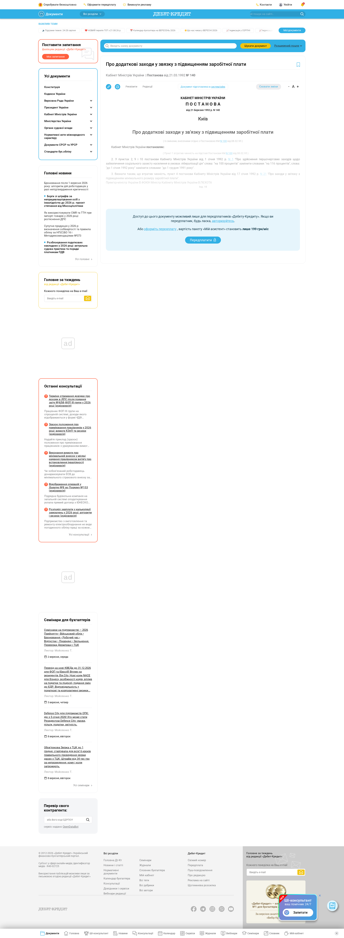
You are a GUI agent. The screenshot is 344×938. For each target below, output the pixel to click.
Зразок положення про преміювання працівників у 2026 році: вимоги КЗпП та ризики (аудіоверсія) (70, 429)
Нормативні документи (111, 872)
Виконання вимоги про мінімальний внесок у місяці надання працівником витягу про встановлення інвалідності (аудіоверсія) (70, 459)
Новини (123, 933)
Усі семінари (81, 785)
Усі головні (82, 259)
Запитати (300, 912)
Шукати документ (255, 45)
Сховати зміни (268, 86)
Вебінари (231, 933)
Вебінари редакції (115, 893)
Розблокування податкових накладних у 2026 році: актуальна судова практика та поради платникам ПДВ (65, 247)
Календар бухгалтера (117, 878)
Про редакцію (196, 875)
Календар (169, 933)
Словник (274, 933)
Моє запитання (56, 56)
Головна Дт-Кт (113, 860)
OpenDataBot (70, 826)
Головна (74, 933)
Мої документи (292, 30)
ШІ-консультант (99, 933)
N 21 (263, 174)
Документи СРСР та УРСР (60, 144)
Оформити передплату (101, 4)
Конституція (52, 87)
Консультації (112, 883)
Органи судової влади (58, 128)
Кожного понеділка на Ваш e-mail (65, 291)
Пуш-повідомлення (200, 870)
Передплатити (201, 240)
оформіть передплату (160, 229)
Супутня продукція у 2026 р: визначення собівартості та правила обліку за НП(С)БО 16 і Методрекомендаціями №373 (67, 230)
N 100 (223, 141)
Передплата (195, 865)
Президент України (56, 107)
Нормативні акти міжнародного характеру (64, 136)
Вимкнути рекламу (139, 4)
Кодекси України (54, 94)
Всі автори (146, 890)
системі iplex (218, 86)
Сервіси (190, 933)
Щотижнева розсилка (202, 885)
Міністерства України (57, 121)
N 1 (230, 159)
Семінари (145, 860)
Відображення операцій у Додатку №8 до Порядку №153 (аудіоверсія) (68, 487)
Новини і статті (113, 865)
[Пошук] (87, 819)
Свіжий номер (197, 860)
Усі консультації (79, 534)
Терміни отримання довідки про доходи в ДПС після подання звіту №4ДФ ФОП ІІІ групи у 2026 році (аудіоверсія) (70, 400)
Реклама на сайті (199, 880)
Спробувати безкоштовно (60, 4)
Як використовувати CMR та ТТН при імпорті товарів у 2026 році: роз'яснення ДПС (68, 216)
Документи (54, 14)
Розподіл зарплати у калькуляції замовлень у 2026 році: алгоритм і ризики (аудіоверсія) (70, 512)
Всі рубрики (146, 885)
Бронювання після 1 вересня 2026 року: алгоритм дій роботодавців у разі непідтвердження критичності (66, 186)
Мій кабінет (146, 875)
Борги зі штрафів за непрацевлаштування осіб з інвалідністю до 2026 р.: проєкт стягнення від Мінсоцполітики (64, 201)
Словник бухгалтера (152, 870)
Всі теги (144, 880)
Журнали (145, 865)
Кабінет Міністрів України (60, 114)
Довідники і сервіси (116, 888)
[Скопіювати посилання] (108, 86)
